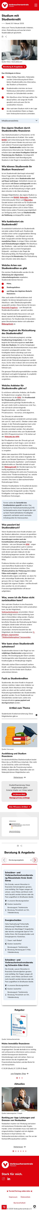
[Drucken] (2, 36)
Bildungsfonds (7, 324)
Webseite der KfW (12, 437)
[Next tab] (35, 860)
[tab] (13, 1151)
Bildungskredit (10, 467)
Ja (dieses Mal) (19, 794)
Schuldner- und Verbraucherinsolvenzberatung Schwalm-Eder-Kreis (19, 962)
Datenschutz (25, 1197)
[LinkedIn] (8, 1178)
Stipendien (28, 200)
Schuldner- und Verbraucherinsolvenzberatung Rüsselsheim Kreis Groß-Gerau (19, 876)
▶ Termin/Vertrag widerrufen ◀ (19, 1191)
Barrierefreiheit (19, 1203)
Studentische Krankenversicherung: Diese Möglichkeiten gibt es (17, 715)
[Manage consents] (34, 1206)
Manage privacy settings (19, 798)
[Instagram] (3, 1178)
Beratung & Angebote (13, 66)
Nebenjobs (24, 197)
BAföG (4, 140)
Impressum (13, 1197)
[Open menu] (4, 1207)
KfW (19, 397)
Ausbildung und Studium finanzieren (14, 755)
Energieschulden (13, 920)
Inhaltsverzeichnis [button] (10, 120)
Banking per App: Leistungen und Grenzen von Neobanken (18, 1119)
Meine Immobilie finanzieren (16, 1043)
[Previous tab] (4, 860)
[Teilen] (6, 36)
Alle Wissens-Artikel (18, 807)
